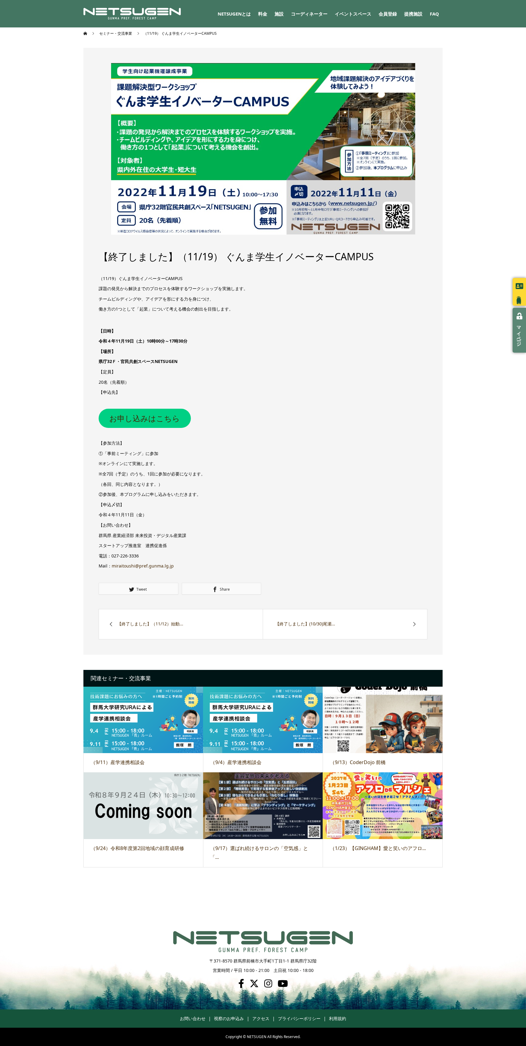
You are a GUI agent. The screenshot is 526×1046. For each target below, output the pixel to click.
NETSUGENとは (234, 14)
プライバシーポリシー (299, 1018)
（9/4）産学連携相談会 (235, 762)
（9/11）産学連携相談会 (118, 762)
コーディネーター (309, 14)
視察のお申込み (229, 1018)
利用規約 (337, 1018)
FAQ (434, 14)
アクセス (260, 1018)
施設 (279, 14)
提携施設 (413, 14)
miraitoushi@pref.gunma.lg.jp (143, 566)
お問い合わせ (192, 1018)
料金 (262, 14)
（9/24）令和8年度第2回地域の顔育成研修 (137, 848)
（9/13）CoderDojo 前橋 (358, 762)
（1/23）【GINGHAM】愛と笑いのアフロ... (378, 848)
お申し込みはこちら (144, 418)
